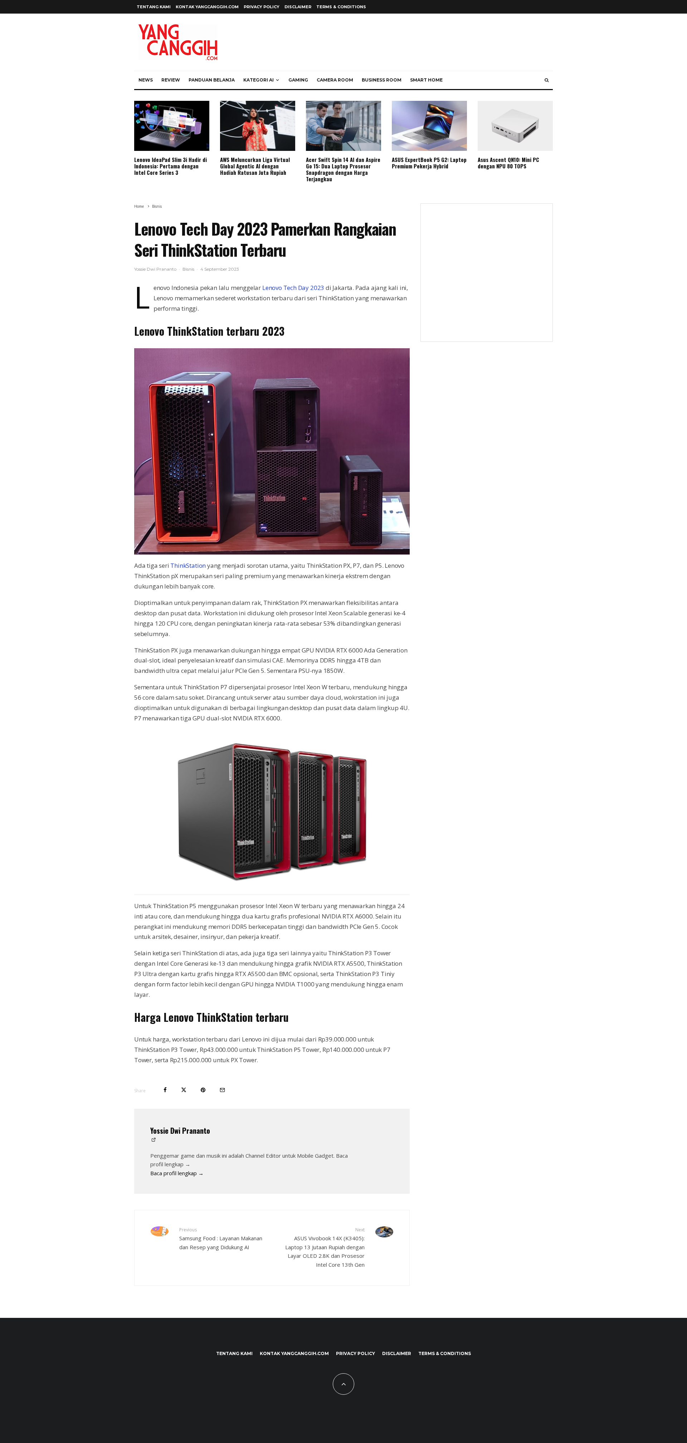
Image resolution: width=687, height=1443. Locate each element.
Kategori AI (258, 80)
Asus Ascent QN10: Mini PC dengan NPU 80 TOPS (508, 162)
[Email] (222, 1090)
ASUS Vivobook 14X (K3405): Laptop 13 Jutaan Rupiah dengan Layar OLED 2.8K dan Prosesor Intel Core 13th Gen (325, 1247)
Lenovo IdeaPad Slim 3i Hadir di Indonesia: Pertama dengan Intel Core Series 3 (170, 166)
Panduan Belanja (212, 80)
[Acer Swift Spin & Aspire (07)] (343, 126)
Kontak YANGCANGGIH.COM (207, 6)
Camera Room (335, 80)
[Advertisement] (487, 277)
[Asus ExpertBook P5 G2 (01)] (429, 126)
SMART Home (426, 80)
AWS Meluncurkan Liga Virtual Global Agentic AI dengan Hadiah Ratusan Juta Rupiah (255, 166)
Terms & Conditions (341, 6)
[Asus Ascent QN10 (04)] (515, 126)
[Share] (165, 1090)
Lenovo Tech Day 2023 (293, 288)
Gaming (298, 80)
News (145, 80)
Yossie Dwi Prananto (155, 269)
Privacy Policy (261, 6)
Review (170, 80)
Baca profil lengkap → (177, 1173)
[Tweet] (183, 1090)
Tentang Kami (154, 6)
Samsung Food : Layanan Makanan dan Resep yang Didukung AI (220, 1238)
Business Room (381, 80)
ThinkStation (188, 565)
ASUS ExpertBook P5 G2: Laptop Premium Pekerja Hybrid (429, 162)
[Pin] (203, 1090)
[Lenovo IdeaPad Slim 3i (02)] (171, 126)
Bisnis (188, 269)
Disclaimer (297, 6)
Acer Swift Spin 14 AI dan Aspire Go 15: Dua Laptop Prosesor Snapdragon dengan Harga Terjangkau (343, 169)
